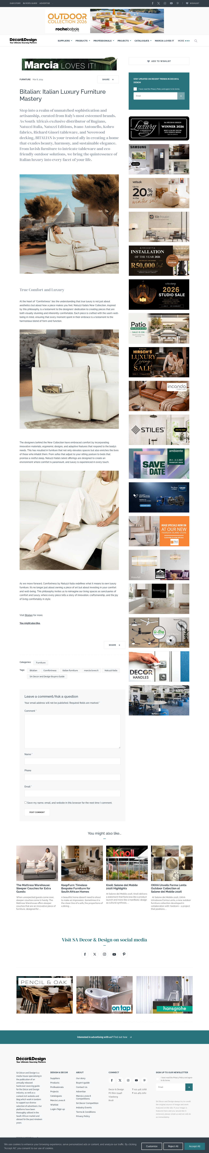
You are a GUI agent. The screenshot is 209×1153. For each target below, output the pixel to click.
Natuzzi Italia (111, 670)
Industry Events (84, 1107)
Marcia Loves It (164, 41)
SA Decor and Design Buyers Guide (47, 676)
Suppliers (64, 41)
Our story (15, 3)
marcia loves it (91, 670)
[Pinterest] (178, 3)
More (181, 41)
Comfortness (49, 670)
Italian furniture (70, 670)
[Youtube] (172, 3)
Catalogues (142, 41)
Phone (27, 770)
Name (28, 754)
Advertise (45, 3)
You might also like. (30, 623)
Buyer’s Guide (30, 3)
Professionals (103, 41)
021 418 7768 (140, 1089)
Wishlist (194, 3)
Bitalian (29, 615)
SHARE (108, 79)
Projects (123, 41)
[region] (104, 1145)
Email (28, 786)
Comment (30, 711)
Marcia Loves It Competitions (83, 1097)
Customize (151, 1146)
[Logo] (24, 41)
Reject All (173, 1146)
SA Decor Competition (87, 1103)
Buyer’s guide (83, 1083)
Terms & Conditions (86, 1112)
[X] (159, 3)
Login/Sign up (57, 1109)
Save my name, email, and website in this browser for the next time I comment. (69, 802)
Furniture (25, 79)
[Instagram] (166, 3)
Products (82, 41)
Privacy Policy (83, 1116)
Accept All (194, 1146)
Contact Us (81, 1087)
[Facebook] (153, 3)
